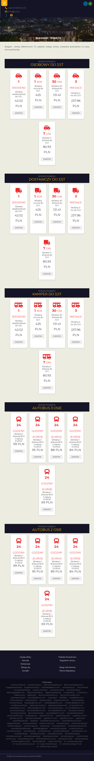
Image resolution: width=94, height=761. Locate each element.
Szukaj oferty (25, 657)
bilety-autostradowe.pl (73, 685)
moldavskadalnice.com (75, 703)
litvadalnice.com (76, 698)
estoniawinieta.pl (18, 698)
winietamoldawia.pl (61, 731)
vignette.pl (80, 718)
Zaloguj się (25, 667)
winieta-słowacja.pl (79, 723)
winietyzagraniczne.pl (21, 741)
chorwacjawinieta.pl (22, 690)
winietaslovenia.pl (54, 734)
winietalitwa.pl (29, 731)
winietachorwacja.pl (58, 728)
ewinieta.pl (52, 698)
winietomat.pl (82, 736)
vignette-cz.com (80, 716)
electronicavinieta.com (48, 695)
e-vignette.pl (69, 692)
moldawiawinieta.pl (19, 705)
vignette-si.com (66, 718)
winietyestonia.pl (65, 739)
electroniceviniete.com (70, 695)
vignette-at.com (46, 716)
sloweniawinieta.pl (35, 713)
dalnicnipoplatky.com (16, 692)
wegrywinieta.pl (13, 723)
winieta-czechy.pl (46, 723)
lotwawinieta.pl (15, 703)
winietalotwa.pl (44, 731)
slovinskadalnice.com (57, 710)
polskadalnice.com (17, 708)
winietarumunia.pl (37, 734)
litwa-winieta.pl (16, 700)
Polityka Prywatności (67, 657)
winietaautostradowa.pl (20, 728)
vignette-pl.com (16, 718)
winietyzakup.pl (38, 741)
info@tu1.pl (14, 11)
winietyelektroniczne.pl (46, 739)
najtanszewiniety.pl (37, 705)
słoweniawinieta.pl (15, 716)
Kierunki (25, 660)
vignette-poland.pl (33, 718)
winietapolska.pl (21, 734)
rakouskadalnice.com (37, 708)
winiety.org (10, 739)
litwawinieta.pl (31, 700)
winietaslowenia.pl (13, 736)
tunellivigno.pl (31, 716)
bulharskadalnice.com (50, 687)
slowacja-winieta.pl (76, 710)
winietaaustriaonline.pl (77, 726)
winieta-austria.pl (30, 723)
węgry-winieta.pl (55, 741)
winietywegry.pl (81, 739)
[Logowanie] (11, 15)
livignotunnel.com (61, 700)
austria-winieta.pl (18, 685)
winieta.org (44, 726)
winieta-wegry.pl (14, 726)
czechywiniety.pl (73, 690)
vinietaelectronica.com (49, 721)
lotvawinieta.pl (78, 700)
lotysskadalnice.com (33, 703)
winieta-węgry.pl (31, 726)
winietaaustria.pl (58, 726)
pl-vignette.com (76, 705)
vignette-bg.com (63, 716)
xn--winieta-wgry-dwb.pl (47, 746)
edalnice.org (19, 695)
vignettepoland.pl (20, 721)
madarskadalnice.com (53, 703)
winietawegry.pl (67, 736)
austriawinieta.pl (34, 685)
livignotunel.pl (45, 700)
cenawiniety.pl (68, 687)
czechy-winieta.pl (40, 690)
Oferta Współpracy (67, 671)
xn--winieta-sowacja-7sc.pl (70, 744)
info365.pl (63, 698)
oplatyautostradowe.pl (57, 705)
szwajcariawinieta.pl (75, 713)
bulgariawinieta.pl (31, 687)
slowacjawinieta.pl (18, 713)
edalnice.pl (31, 695)
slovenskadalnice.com (36, 710)
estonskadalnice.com (36, 698)
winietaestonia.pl (14, 731)
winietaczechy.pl (76, 728)
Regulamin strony (67, 660)
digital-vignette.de (53, 692)
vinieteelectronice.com (71, 721)
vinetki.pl (34, 721)
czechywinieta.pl (57, 690)
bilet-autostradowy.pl (53, 685)
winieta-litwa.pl (62, 723)
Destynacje (25, 664)
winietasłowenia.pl (50, 736)
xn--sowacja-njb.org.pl (73, 741)
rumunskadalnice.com (74, 708)
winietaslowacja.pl (72, 734)
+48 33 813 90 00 (17, 8)
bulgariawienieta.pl (14, 687)
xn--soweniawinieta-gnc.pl (24, 744)
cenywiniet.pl (82, 687)
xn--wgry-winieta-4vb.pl (47, 744)
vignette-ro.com (50, 718)
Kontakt (25, 671)
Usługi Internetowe (67, 667)
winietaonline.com (79, 731)
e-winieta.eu (82, 692)
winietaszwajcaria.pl (32, 736)
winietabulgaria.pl (40, 728)
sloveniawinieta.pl (17, 710)
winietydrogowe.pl (26, 739)
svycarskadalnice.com (55, 713)
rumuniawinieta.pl (55, 708)
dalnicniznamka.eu (35, 692)
